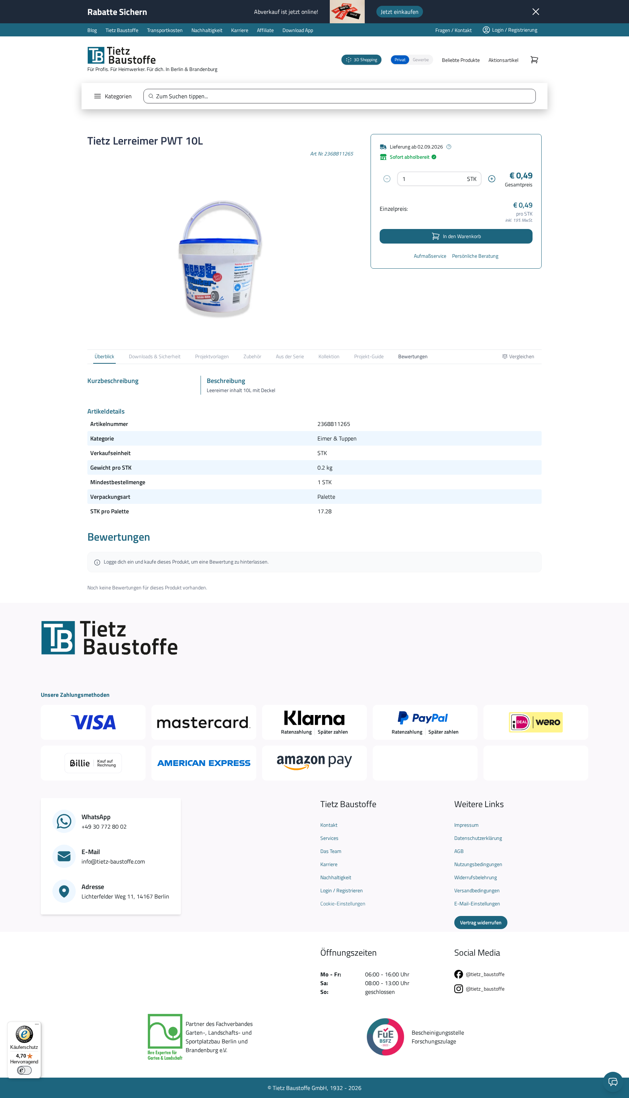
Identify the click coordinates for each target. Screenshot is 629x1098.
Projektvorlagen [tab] (212, 356)
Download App (297, 30)
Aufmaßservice (430, 256)
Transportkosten (165, 30)
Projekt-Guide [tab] (369, 356)
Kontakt (328, 825)
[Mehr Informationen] (449, 147)
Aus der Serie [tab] (290, 356)
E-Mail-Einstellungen (477, 903)
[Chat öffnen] (613, 1082)
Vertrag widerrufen (481, 922)
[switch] (24, 1070)
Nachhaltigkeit (206, 30)
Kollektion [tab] (329, 356)
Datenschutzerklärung (478, 838)
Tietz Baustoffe (122, 30)
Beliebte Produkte (461, 60)
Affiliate (265, 30)
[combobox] (342, 96)
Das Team (330, 851)
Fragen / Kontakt (453, 30)
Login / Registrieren (341, 890)
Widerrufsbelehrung (475, 877)
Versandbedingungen (477, 890)
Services (329, 838)
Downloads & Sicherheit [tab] (155, 356)
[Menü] (36, 1026)
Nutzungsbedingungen (478, 864)
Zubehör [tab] (252, 356)
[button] (411, 60)
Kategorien (118, 96)
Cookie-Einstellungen (342, 903)
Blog (92, 30)
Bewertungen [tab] (413, 356)
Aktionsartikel (503, 60)
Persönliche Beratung (475, 256)
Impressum (466, 825)
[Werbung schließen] (536, 11)
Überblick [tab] (104, 356)
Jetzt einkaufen (400, 11)
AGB (459, 851)
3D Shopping (365, 59)
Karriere (239, 30)
